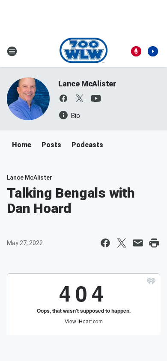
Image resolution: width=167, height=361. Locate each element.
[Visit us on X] (80, 98)
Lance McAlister (87, 83)
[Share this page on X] (122, 243)
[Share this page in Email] (138, 243)
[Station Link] (84, 51)
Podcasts (87, 145)
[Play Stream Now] (153, 51)
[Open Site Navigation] (12, 51)
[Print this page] (154, 243)
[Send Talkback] (136, 51)
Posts (51, 145)
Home (21, 145)
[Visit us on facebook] (63, 98)
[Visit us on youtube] (96, 98)
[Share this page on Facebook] (105, 243)
